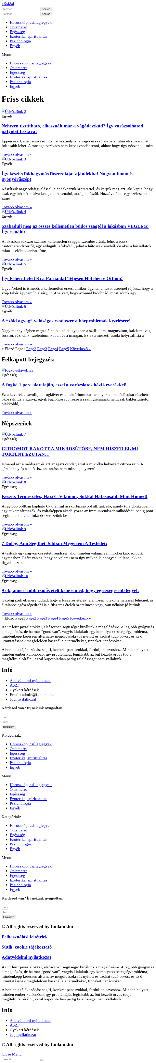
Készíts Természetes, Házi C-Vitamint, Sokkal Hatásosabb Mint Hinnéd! (74, 496)
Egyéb (15, 45)
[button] (8, 4)
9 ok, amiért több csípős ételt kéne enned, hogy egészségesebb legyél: (70, 590)
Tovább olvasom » (17, 154)
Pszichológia (20, 41)
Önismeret (18, 27)
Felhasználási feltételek (25, 936)
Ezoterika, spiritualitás (28, 36)
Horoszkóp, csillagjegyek (31, 22)
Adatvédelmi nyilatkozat (26, 957)
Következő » (80, 348)
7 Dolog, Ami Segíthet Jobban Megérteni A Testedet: (54, 543)
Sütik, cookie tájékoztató (27, 947)
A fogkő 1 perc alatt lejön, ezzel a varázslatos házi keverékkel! (64, 384)
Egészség (17, 31)
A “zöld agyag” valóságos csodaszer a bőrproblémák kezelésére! (66, 320)
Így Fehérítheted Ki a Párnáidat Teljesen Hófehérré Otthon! (62, 278)
